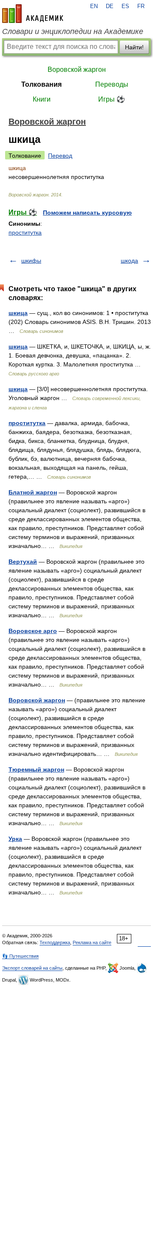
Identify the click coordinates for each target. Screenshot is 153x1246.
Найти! (134, 47)
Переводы (111, 84)
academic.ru (32, 13)
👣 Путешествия (20, 956)
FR (140, 6)
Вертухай (22, 561)
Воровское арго (32, 630)
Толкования (41, 84)
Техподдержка (55, 942)
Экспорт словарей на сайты (32, 968)
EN (94, 6)
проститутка (25, 232)
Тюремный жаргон (36, 769)
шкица (18, 312)
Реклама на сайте (92, 942)
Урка (15, 838)
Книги (42, 99)
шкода (129, 260)
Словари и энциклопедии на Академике (72, 31)
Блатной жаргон (32, 492)
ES (125, 6)
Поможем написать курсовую (87, 212)
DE (109, 6)
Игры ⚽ (111, 99)
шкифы (31, 260)
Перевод (60, 155)
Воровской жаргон (77, 69)
